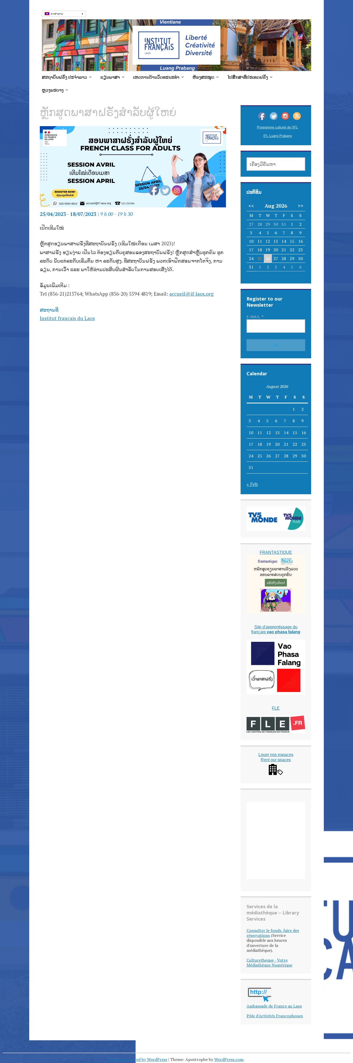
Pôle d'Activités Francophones (275, 1016)
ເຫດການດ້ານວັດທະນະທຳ (156, 77)
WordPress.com (228, 1059)
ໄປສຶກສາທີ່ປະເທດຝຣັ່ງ (247, 77)
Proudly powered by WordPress (138, 1059)
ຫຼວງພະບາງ (53, 90)
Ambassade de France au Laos (274, 1006)
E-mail (255, 316)
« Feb (252, 484)
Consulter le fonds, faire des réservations (273, 933)
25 (259, 258)
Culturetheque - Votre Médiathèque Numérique (269, 962)
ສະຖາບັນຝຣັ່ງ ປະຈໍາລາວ (64, 77)
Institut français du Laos (67, 318)
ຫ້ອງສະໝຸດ (203, 77)
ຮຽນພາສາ (110, 77)
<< (251, 205)
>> (300, 205)
